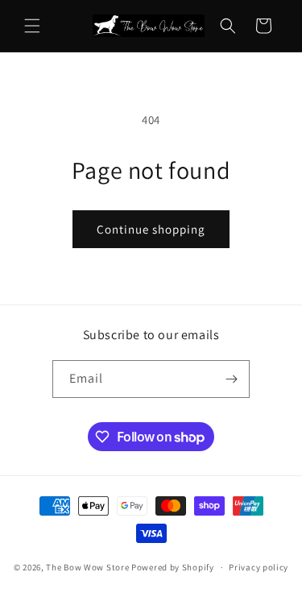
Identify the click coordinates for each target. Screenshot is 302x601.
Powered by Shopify (172, 567)
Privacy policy (258, 567)
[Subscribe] (231, 379)
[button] (32, 26)
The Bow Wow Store (87, 567)
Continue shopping (151, 229)
